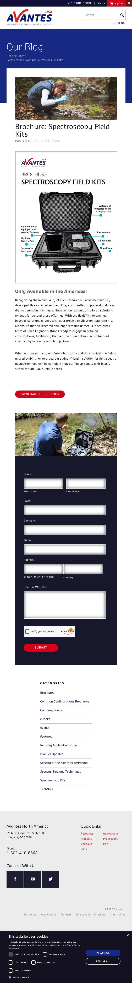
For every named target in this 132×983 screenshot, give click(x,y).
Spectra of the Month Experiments (64, 763)
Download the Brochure (40, 394)
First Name (30, 492)
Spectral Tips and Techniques (60, 771)
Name (29, 474)
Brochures (47, 692)
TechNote (46, 789)
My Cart (122, 3)
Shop (84, 849)
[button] (45, 977)
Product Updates (51, 754)
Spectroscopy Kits (52, 780)
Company (31, 521)
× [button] (128, 935)
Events (45, 728)
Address (30, 560)
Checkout (86, 844)
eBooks (45, 719)
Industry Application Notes (59, 745)
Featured (46, 736)
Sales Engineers (38, 331)
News (19, 60)
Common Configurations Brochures (64, 701)
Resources (87, 834)
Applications (110, 834)
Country (68, 578)
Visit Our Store (80, 3)
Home (10, 60)
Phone (27, 540)
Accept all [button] (103, 952)
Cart (105, 844)
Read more (14, 948)
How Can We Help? (35, 587)
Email (28, 501)
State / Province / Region (39, 577)
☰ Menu (119, 23)
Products (86, 839)
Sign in (101, 3)
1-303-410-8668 (22, 851)
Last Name (72, 492)
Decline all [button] (103, 961)
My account (110, 839)
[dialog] (66, 957)
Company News (51, 710)
